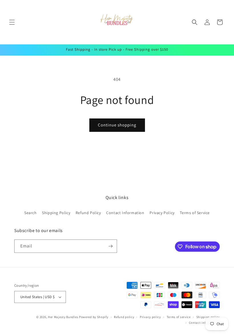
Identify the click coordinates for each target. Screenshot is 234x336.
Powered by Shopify (93, 317)
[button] (12, 22)
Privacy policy (150, 317)
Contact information (204, 323)
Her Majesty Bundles (63, 317)
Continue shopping (117, 125)
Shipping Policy (56, 212)
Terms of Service (195, 212)
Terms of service (179, 317)
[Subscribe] (110, 246)
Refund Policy (88, 212)
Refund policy (124, 317)
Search (30, 212)
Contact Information (125, 212)
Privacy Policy (162, 212)
